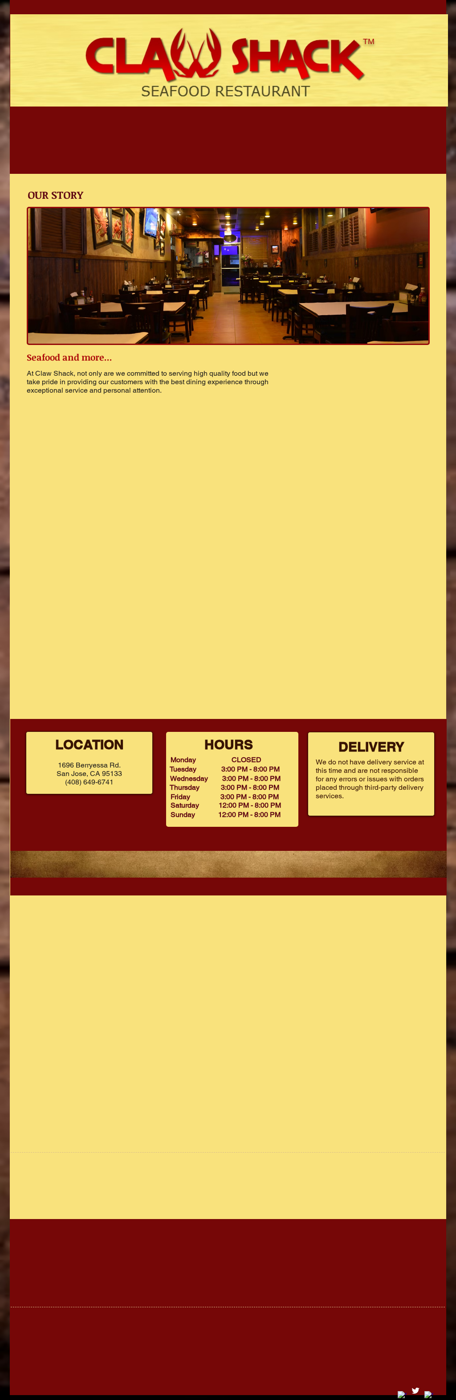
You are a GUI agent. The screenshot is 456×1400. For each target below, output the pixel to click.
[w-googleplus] (428, 1395)
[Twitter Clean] (415, 1390)
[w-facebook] (402, 1395)
